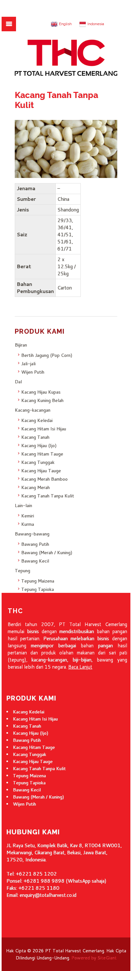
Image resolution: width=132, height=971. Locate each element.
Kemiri (27, 516)
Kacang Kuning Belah (42, 400)
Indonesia (95, 24)
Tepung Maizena (37, 581)
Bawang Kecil (35, 561)
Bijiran (21, 345)
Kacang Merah (35, 487)
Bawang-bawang (32, 534)
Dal (18, 381)
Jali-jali (28, 363)
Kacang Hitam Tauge (42, 454)
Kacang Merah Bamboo (44, 479)
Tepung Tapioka (37, 589)
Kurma (27, 524)
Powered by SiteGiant (94, 958)
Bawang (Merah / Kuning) (46, 552)
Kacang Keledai (37, 420)
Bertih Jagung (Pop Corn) (46, 355)
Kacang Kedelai (28, 712)
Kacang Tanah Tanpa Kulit (47, 496)
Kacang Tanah (35, 437)
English (65, 24)
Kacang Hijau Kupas (41, 392)
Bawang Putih (35, 544)
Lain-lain (23, 505)
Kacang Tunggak (37, 462)
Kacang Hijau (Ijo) (38, 445)
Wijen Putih (32, 372)
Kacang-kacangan (32, 410)
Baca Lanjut (80, 666)
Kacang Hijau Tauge (41, 470)
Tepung (22, 570)
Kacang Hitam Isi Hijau (43, 429)
